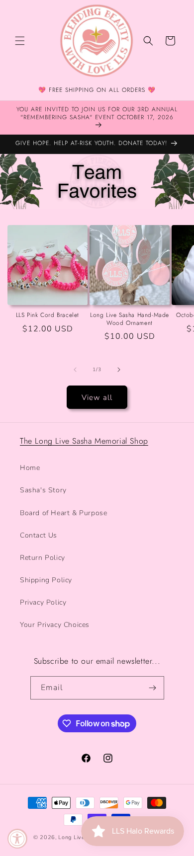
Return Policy (42, 557)
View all (97, 397)
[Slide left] (75, 370)
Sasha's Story (43, 490)
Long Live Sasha (81, 837)
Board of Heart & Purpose (63, 513)
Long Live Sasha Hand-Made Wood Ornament (129, 319)
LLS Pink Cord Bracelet (47, 315)
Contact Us (38, 535)
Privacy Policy (43, 602)
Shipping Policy (46, 580)
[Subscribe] (153, 688)
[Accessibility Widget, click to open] (17, 839)
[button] (20, 41)
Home (30, 467)
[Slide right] (119, 370)
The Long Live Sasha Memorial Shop (84, 441)
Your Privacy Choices (55, 624)
